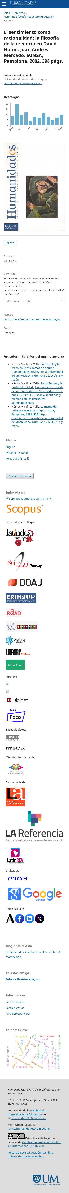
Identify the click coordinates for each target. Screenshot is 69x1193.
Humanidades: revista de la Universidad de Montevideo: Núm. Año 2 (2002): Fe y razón (37, 375)
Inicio (7, 12)
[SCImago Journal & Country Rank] (28, 498)
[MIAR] (18, 880)
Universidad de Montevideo (28, 1118)
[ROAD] (14, 616)
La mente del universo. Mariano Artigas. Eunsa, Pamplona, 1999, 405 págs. (34, 410)
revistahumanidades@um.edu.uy (29, 1128)
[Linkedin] (29, 922)
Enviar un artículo (19, 476)
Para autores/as (15, 1007)
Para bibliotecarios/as (18, 1013)
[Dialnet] (18, 702)
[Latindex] (20, 545)
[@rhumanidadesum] (39, 922)
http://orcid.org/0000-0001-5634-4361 (23, 83)
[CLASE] (7, 692)
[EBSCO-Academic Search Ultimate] (15, 739)
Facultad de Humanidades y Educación (26, 1112)
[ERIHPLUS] (21, 602)
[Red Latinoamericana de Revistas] (15, 863)
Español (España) (17, 453)
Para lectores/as (15, 1002)
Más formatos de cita (18, 301)
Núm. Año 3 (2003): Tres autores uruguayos (29, 16)
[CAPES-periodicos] (22, 631)
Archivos (20, 12)
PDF (11, 242)
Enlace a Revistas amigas (22, 979)
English (10, 447)
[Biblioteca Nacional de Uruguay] (16, 644)
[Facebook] (19, 922)
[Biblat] (7, 684)
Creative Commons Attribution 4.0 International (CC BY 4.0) (34, 1144)
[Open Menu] (4, 4)
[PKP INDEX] (15, 750)
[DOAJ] (25, 587)
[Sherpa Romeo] (15, 669)
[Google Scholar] (34, 901)
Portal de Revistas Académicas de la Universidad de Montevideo (31, 1154)
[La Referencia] (34, 841)
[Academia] (10, 922)
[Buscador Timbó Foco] (16, 722)
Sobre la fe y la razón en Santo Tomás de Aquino (36, 366)
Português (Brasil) (17, 458)
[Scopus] (25, 515)
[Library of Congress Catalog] (18, 654)
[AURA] (16, 775)
